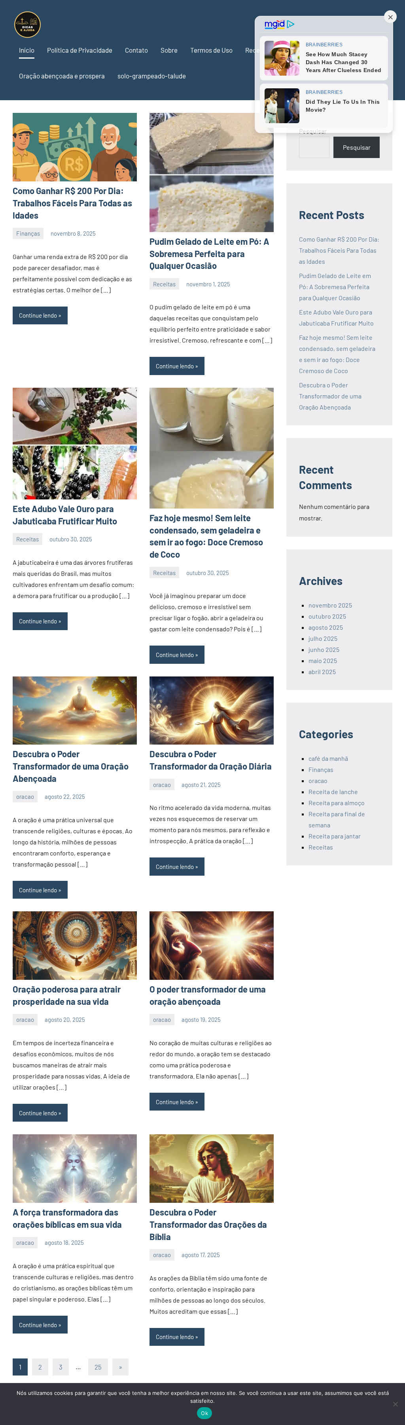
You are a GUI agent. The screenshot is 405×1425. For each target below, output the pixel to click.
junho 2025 (323, 649)
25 (98, 1367)
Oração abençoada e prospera (62, 76)
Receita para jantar (334, 836)
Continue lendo (38, 315)
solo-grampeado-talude (151, 76)
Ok (204, 1413)
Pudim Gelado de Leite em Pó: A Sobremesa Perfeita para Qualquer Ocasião (209, 253)
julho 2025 (322, 638)
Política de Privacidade (79, 50)
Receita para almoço (336, 802)
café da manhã (328, 758)
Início (26, 50)
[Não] (395, 1404)
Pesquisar (357, 147)
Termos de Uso (211, 50)
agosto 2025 (325, 627)
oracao (25, 796)
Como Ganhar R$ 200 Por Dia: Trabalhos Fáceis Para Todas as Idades (72, 202)
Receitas (164, 284)
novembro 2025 (330, 605)
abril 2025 (322, 671)
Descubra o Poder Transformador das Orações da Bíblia (208, 1224)
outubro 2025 (327, 616)
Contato (136, 50)
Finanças (28, 233)
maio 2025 (322, 660)
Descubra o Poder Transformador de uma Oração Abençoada (71, 766)
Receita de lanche (333, 791)
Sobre (169, 50)
